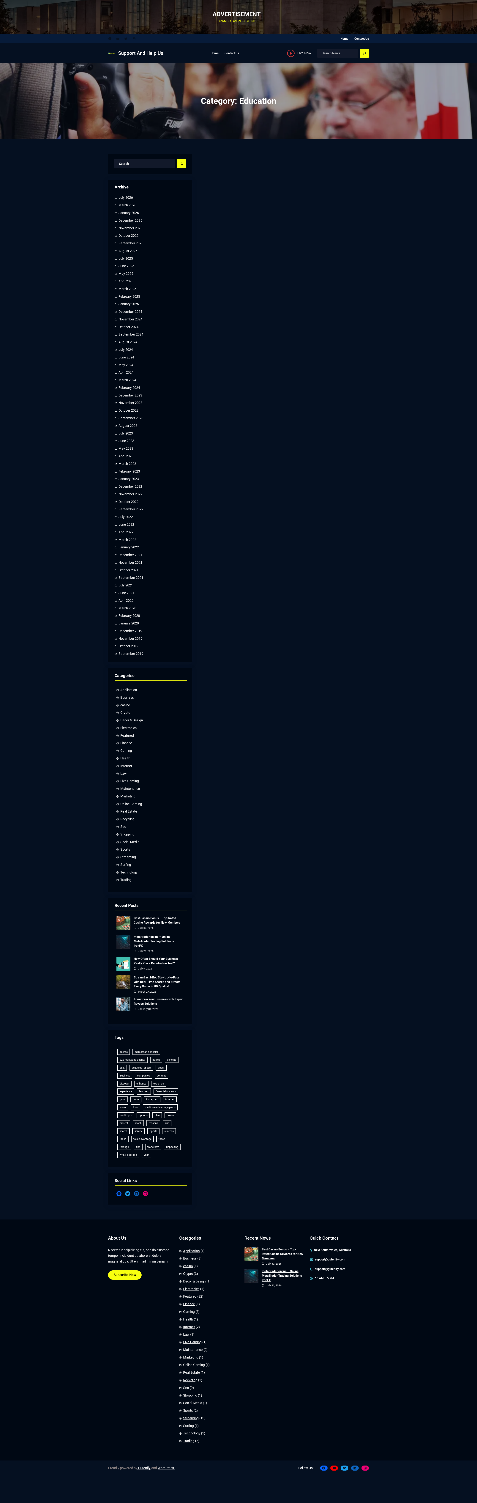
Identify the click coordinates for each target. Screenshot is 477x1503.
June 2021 (126, 593)
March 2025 (127, 289)
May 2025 (126, 274)
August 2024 (128, 342)
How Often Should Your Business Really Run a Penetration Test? (156, 961)
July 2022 (126, 517)
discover (124, 1083)
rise (167, 1123)
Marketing (127, 796)
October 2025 (128, 235)
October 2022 (128, 502)
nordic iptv (126, 1115)
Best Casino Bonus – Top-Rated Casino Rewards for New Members (157, 920)
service (139, 1131)
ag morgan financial (146, 1051)
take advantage (142, 1138)
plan (157, 1115)
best (122, 1067)
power (170, 1115)
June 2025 (126, 266)
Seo (123, 827)
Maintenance (130, 789)
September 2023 (131, 418)
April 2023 (126, 456)
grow (123, 1099)
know (123, 1107)
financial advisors (166, 1091)
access (124, 1051)
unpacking (172, 1146)
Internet (126, 766)
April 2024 (126, 372)
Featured (127, 735)
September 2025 (131, 243)
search (123, 1131)
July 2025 (126, 258)
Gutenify (144, 1468)
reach (138, 1123)
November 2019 (130, 638)
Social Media (129, 842)
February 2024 (129, 388)
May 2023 (126, 448)
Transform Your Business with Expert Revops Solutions (158, 1001)
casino (125, 705)
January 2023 (129, 479)
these (162, 1138)
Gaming (126, 751)
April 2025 (126, 281)
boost (161, 1067)
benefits (171, 1059)
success (169, 1131)
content (161, 1075)
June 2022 (126, 524)
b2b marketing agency (132, 1059)
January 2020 (129, 623)
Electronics (128, 728)
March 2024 (127, 380)
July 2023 (126, 433)
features (144, 1091)
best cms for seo (141, 1067)
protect (124, 1123)
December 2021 (130, 555)
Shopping (127, 834)
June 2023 (126, 441)
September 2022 (131, 509)
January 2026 (129, 213)
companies (143, 1075)
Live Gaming (129, 781)
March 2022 (127, 540)
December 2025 (130, 220)
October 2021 (128, 570)
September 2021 (131, 578)
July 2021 (126, 585)
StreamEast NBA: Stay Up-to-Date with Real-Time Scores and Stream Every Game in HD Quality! (157, 982)
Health (125, 758)
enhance (141, 1083)
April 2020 (126, 600)
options (143, 1115)
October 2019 (128, 646)
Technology (129, 872)
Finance (126, 743)
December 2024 (130, 312)
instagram (152, 1099)
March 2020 (127, 608)
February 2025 (129, 296)
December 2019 (130, 631)
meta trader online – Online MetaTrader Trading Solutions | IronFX (154, 941)
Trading (126, 880)
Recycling (127, 819)
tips (138, 1146)
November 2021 (130, 562)
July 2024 (126, 350)
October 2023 (128, 410)
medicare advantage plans (160, 1107)
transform (153, 1146)
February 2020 (129, 616)
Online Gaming (131, 804)
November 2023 (130, 403)
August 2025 (128, 251)
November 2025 (130, 228)
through (124, 1146)
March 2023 (127, 464)
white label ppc (128, 1154)
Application (128, 690)
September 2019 (131, 654)
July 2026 (126, 197)
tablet (123, 1138)
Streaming (128, 857)
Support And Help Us (140, 53)
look (135, 1107)
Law (123, 773)
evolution (158, 1083)
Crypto (125, 712)
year (146, 1154)
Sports (125, 849)
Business (127, 697)
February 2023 (129, 471)
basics (156, 1059)
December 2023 (130, 395)
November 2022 (130, 494)
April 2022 (126, 532)
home (136, 1099)
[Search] (364, 53)
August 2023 (128, 426)
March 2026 (127, 205)
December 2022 (130, 486)
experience (126, 1091)
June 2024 (126, 357)
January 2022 (129, 547)
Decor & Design (131, 720)
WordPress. (166, 1468)
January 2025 (129, 304)
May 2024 (126, 365)
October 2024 (128, 327)
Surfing (125, 865)
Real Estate (128, 811)
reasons (153, 1123)
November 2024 (130, 319)
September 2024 (131, 334)
